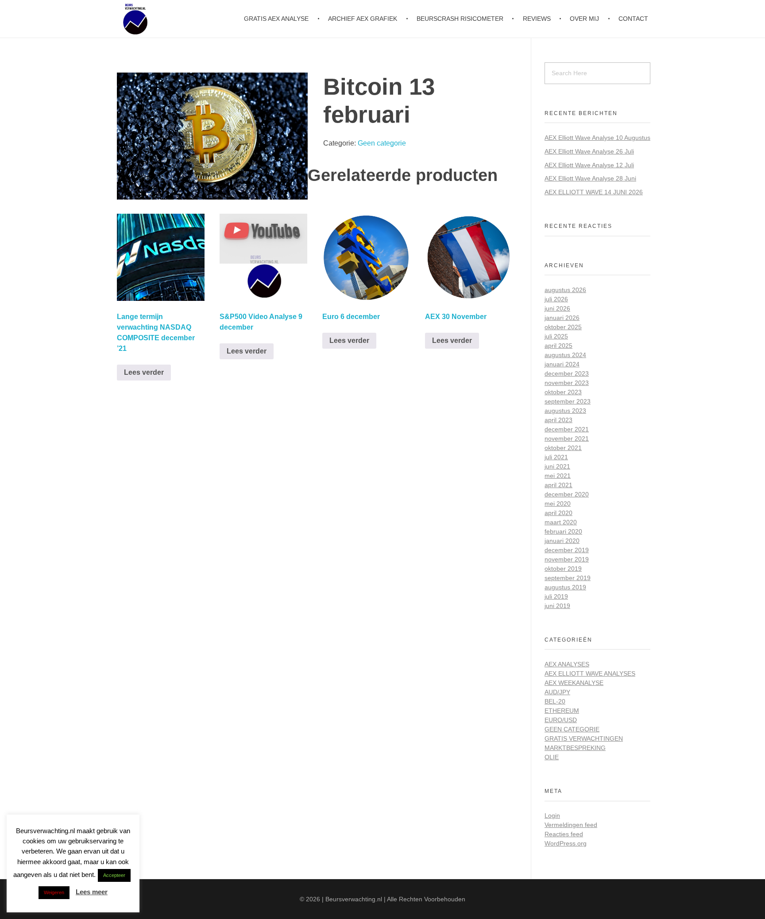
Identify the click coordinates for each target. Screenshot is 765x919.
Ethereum (562, 710)
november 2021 (567, 438)
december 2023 (567, 373)
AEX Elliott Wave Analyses (590, 673)
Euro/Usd (561, 719)
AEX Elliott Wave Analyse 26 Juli (589, 151)
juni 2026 (557, 308)
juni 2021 (557, 466)
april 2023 (558, 419)
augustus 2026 (565, 289)
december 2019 (567, 550)
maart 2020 (561, 522)
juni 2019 (557, 605)
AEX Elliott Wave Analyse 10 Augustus (597, 137)
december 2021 (567, 429)
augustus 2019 (565, 587)
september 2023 (568, 401)
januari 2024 (562, 364)
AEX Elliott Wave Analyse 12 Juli (589, 165)
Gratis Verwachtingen (584, 738)
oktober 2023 (563, 392)
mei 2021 (558, 475)
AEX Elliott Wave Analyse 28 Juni (590, 178)
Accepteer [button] (114, 875)
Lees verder (144, 372)
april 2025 (558, 345)
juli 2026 (556, 299)
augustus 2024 (565, 354)
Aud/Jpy (557, 692)
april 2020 (558, 512)
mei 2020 (558, 503)
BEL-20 (555, 701)
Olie (552, 757)
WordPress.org (566, 843)
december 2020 (567, 494)
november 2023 (567, 382)
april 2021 (558, 484)
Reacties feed (564, 834)
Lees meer (92, 892)
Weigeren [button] (54, 892)
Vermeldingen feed (571, 824)
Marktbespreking (575, 747)
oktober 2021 (563, 447)
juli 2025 (556, 336)
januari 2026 (562, 317)
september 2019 (568, 577)
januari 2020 (562, 540)
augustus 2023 (565, 410)
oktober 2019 (563, 568)
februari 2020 (563, 531)
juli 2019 (556, 596)
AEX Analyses (567, 664)
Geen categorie (382, 143)
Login (552, 815)
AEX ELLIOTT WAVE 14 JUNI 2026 (594, 192)
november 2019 (567, 559)
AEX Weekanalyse (574, 682)
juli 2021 (556, 457)
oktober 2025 (563, 327)
